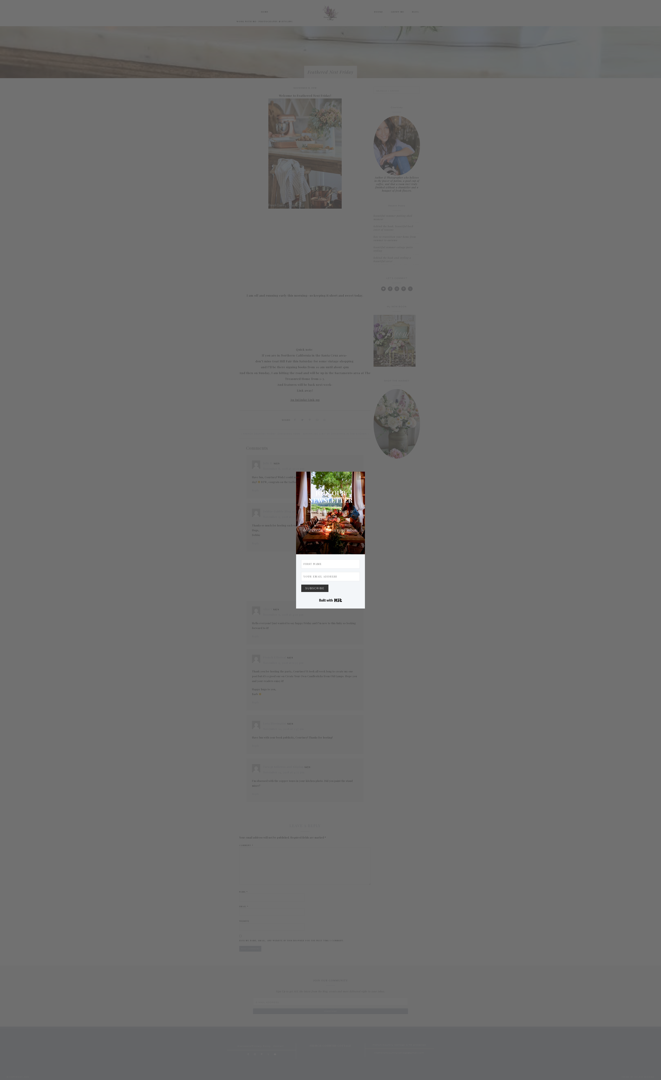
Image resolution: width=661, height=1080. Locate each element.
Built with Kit (330, 600)
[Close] (360, 476)
